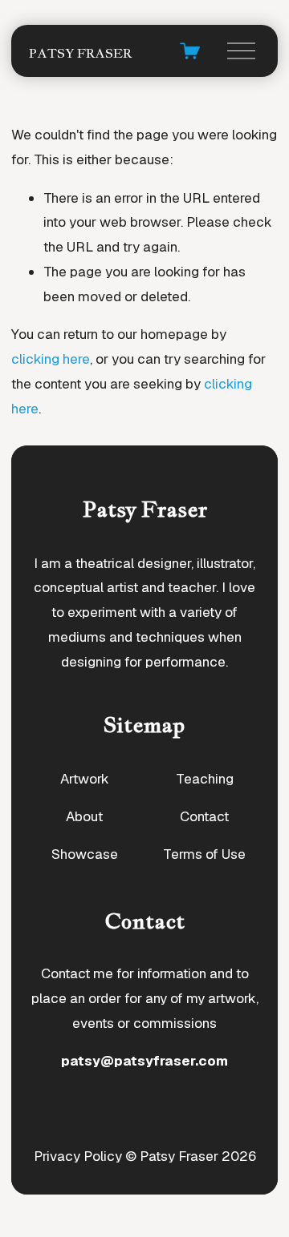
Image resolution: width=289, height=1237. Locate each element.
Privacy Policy (78, 1156)
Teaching (205, 779)
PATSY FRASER (80, 53)
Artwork (84, 779)
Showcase (84, 854)
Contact (204, 816)
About (84, 816)
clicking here (50, 359)
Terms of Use (204, 854)
